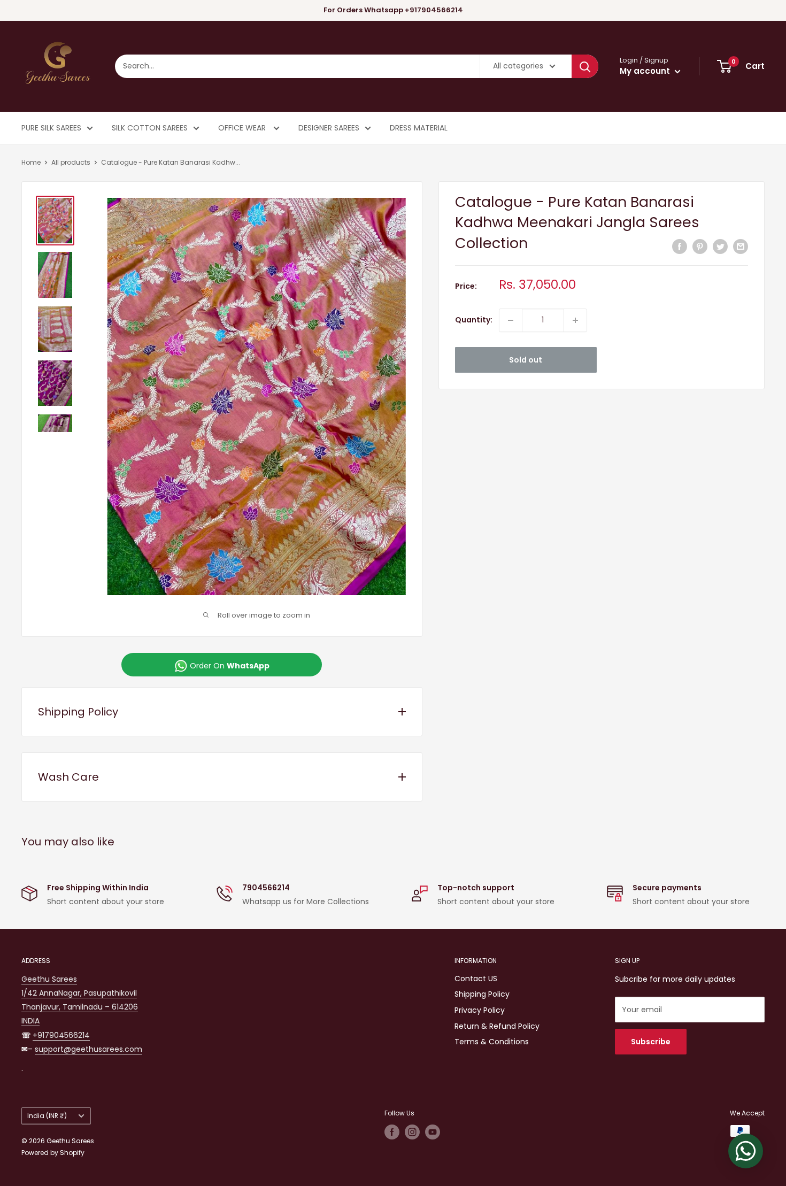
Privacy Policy (479, 1010)
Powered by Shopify (52, 1152)
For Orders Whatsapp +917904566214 (393, 10)
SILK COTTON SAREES (150, 127)
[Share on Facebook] (679, 246)
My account (646, 70)
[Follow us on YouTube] (432, 1132)
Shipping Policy (482, 994)
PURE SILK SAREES (51, 127)
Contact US (475, 978)
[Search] (585, 66)
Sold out (525, 360)
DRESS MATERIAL (419, 127)
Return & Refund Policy (497, 1026)
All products (70, 162)
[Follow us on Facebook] (391, 1132)
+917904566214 (61, 1035)
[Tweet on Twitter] (720, 246)
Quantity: (473, 320)
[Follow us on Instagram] (412, 1132)
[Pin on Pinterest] (699, 246)
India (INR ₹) (47, 1116)
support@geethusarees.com (88, 1049)
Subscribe (651, 1041)
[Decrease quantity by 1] (510, 320)
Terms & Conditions (491, 1041)
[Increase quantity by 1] (575, 320)
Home (31, 162)
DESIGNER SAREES (328, 127)
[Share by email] (740, 246)
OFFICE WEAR (243, 127)
